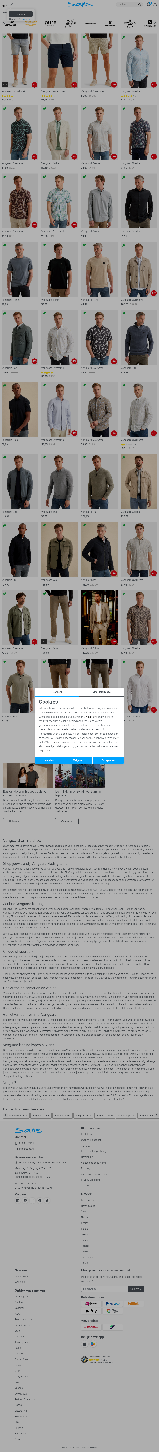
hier (55, 742)
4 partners (91, 716)
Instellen (49, 760)
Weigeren (78, 760)
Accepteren (108, 760)
